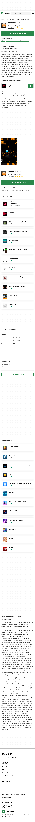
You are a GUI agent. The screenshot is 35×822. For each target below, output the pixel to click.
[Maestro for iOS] (3, 25)
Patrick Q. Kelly (7, 619)
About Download (6, 767)
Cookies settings (6, 797)
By (13, 26)
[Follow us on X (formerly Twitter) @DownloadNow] (7, 806)
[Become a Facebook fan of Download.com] (3, 806)
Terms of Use (6, 788)
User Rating (11, 28)
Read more (17, 51)
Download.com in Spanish (9, 776)
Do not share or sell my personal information (14, 794)
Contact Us (5, 773)
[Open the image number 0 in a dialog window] (9, 151)
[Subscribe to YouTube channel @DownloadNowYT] (10, 806)
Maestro (14, 23)
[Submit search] (12, 13)
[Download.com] (5, 13)
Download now (19, 34)
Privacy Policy (6, 785)
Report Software (19, 374)
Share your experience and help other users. (15, 41)
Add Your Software (7, 770)
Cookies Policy (6, 791)
